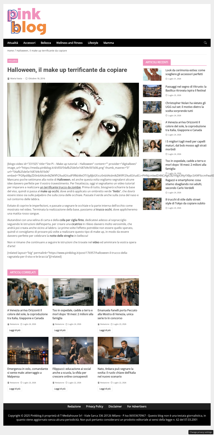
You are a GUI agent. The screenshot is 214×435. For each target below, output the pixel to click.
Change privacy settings (201, 432)
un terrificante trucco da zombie (60, 187)
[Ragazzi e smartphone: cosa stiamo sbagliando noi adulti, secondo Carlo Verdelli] (152, 184)
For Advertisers (136, 406)
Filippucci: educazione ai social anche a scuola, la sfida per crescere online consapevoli (71, 372)
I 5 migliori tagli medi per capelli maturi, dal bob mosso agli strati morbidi (186, 145)
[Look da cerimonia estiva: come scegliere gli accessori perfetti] (152, 74)
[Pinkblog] (26, 21)
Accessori (29, 43)
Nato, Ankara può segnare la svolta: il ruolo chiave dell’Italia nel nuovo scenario (117, 372)
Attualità (12, 43)
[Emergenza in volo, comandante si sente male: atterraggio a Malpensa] (27, 350)
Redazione (74, 406)
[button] (205, 43)
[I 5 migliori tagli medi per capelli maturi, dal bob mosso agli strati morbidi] (152, 146)
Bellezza (46, 43)
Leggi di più (14, 330)
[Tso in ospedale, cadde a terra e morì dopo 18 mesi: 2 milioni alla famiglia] (73, 292)
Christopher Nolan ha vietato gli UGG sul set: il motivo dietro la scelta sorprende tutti (186, 107)
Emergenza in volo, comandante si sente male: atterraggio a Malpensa (27, 372)
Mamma (108, 43)
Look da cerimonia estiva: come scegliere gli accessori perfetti (185, 72)
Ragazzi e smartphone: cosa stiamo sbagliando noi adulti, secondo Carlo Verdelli (184, 184)
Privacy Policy (94, 406)
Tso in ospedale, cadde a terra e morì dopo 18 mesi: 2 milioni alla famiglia (72, 314)
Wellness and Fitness (69, 43)
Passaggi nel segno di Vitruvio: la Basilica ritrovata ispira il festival (186, 88)
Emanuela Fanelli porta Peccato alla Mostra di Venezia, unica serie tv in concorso (117, 314)
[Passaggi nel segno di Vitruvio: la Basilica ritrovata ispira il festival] (152, 91)
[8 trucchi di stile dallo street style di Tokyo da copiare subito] (152, 203)
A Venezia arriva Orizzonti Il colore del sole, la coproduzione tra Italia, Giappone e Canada (27, 314)
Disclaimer (115, 406)
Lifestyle (93, 43)
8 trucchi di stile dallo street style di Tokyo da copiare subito (185, 201)
